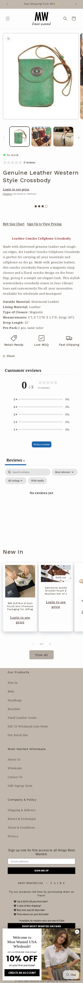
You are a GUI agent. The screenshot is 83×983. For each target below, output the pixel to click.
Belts (11, 691)
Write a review (41, 444)
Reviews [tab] (15, 460)
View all (41, 655)
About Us (14, 759)
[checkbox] (37, 480)
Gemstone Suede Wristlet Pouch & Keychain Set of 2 (56, 590)
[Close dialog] (77, 931)
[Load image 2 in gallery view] (41, 137)
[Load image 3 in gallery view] (63, 137)
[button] (7, 18)
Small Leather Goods (22, 717)
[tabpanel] (41, 501)
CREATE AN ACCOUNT (22, 973)
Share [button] (11, 356)
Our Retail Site (18, 735)
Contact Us (15, 777)
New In (13, 682)
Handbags (15, 700)
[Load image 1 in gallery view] (19, 137)
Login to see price (16, 189)
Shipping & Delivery (22, 810)
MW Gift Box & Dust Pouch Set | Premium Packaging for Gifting (20, 606)
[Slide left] (4, 137)
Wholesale (15, 768)
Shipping (7, 193)
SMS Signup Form (20, 786)
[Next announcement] (76, 4)
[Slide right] (79, 137)
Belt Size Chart (14, 224)
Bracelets (14, 709)
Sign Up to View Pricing (44, 224)
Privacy (13, 836)
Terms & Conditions (21, 827)
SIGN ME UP (41, 870)
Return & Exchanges (22, 819)
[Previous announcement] (7, 4)
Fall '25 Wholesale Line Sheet (28, 726)
